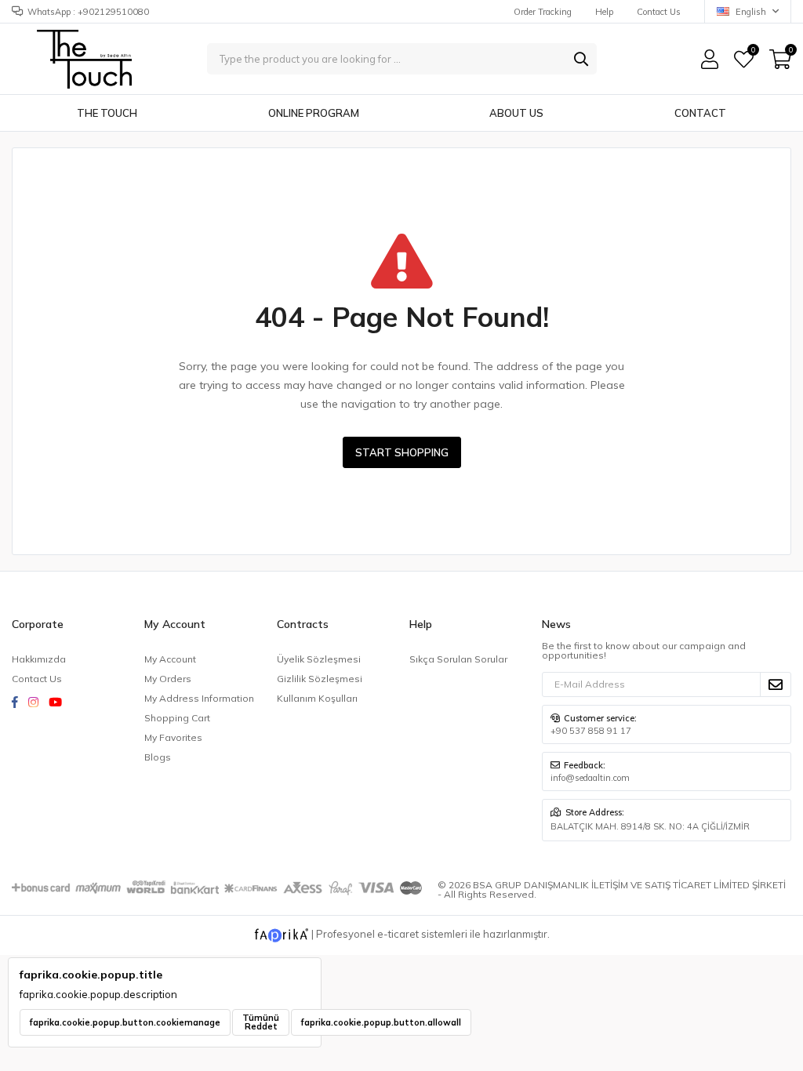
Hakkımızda (39, 659)
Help (604, 11)
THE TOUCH (107, 113)
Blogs (157, 757)
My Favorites (752, 51)
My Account (170, 659)
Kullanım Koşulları (317, 698)
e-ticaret (398, 934)
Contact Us (659, 11)
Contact (700, 113)
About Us (516, 113)
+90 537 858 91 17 (590, 730)
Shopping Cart (177, 718)
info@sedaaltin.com (590, 777)
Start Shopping (402, 452)
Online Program (313, 113)
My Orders (167, 678)
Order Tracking (543, 11)
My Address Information (199, 698)
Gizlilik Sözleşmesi (319, 678)
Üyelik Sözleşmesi (319, 659)
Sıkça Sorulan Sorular (458, 659)
